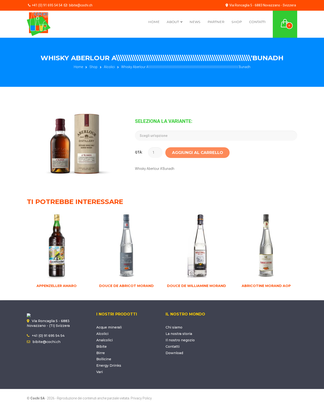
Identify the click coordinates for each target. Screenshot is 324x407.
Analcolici (104, 340)
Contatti (257, 22)
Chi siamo (174, 327)
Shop (236, 22)
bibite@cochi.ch (80, 5)
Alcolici (109, 67)
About (173, 22)
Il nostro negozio (180, 340)
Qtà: (139, 152)
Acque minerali (109, 327)
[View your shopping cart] (285, 20)
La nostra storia (179, 334)
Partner (216, 22)
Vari (99, 372)
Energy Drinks (108, 365)
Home (154, 22)
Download (174, 353)
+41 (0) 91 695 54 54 (47, 5)
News (195, 22)
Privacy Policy (141, 398)
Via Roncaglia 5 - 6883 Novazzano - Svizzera (262, 5)
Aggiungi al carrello (197, 152)
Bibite (101, 346)
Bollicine (103, 359)
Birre (100, 353)
